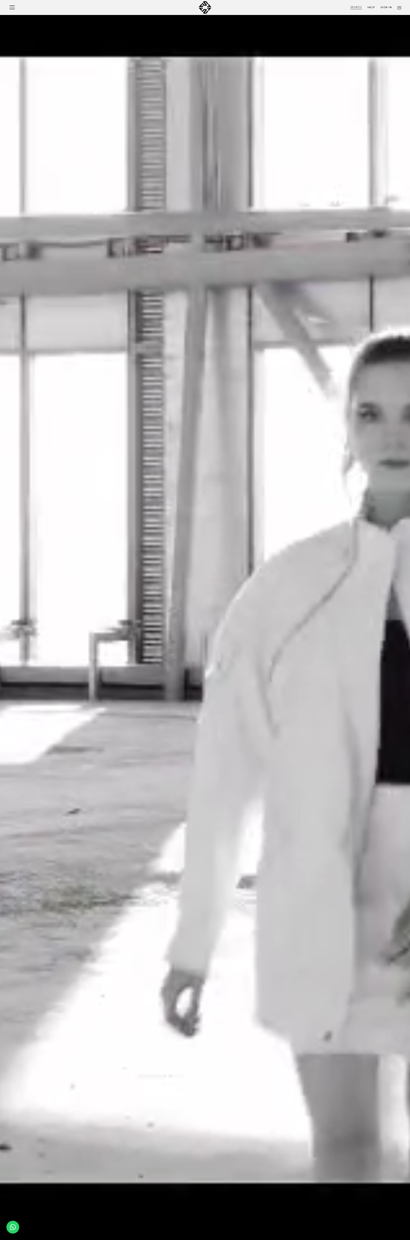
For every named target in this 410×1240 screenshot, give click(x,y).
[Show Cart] (399, 7)
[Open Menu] (12, 7)
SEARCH (356, 7)
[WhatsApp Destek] (12, 1227)
